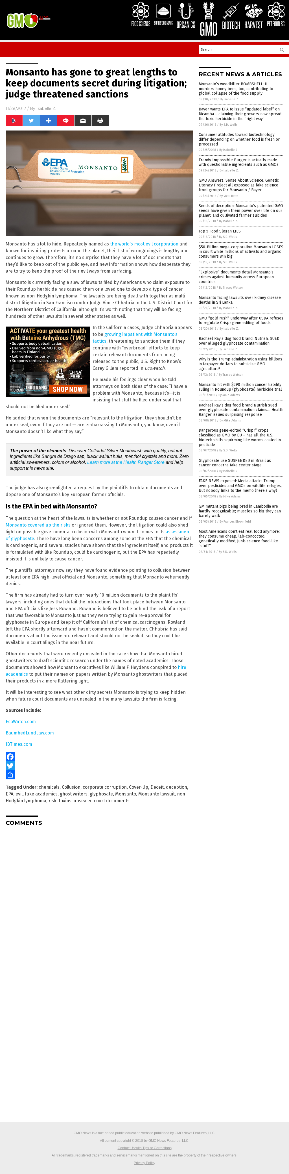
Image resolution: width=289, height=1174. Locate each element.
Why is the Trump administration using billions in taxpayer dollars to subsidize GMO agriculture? (240, 364)
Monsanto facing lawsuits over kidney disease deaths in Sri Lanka (240, 300)
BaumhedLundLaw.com (30, 733)
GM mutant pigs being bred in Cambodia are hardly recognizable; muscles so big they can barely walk (240, 511)
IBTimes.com (19, 744)
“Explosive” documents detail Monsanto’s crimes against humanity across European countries (236, 277)
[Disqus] (99, 901)
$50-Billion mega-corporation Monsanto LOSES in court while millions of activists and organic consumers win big (241, 252)
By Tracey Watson (231, 288)
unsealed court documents (102, 800)
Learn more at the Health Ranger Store (126, 462)
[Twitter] (99, 765)
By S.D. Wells (228, 125)
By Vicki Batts (229, 196)
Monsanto (125, 794)
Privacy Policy (144, 1163)
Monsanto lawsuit (156, 794)
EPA (9, 794)
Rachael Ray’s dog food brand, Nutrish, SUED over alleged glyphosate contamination (239, 341)
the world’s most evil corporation (144, 244)
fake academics (41, 794)
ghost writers (73, 794)
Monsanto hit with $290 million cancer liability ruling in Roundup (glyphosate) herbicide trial (240, 387)
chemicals (49, 787)
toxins (65, 800)
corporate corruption (105, 787)
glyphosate (101, 794)
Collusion (71, 787)
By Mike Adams (229, 395)
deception (176, 787)
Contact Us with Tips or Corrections (145, 1148)
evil (19, 794)
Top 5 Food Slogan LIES (220, 231)
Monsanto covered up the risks (38, 525)
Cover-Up (138, 787)
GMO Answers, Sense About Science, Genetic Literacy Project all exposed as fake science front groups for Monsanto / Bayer (239, 185)
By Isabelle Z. (229, 99)
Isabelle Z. (46, 108)
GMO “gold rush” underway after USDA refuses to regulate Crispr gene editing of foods (241, 320)
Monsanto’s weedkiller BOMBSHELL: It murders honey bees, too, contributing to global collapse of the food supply (236, 89)
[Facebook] (99, 756)
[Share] (99, 774)
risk (52, 800)
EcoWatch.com (21, 721)
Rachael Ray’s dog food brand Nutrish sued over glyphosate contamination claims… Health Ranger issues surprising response (241, 410)
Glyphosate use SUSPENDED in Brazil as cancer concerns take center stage (235, 463)
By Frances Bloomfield (235, 521)
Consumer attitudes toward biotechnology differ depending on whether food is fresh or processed (239, 139)
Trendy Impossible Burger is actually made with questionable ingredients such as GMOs (239, 162)
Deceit (157, 787)
